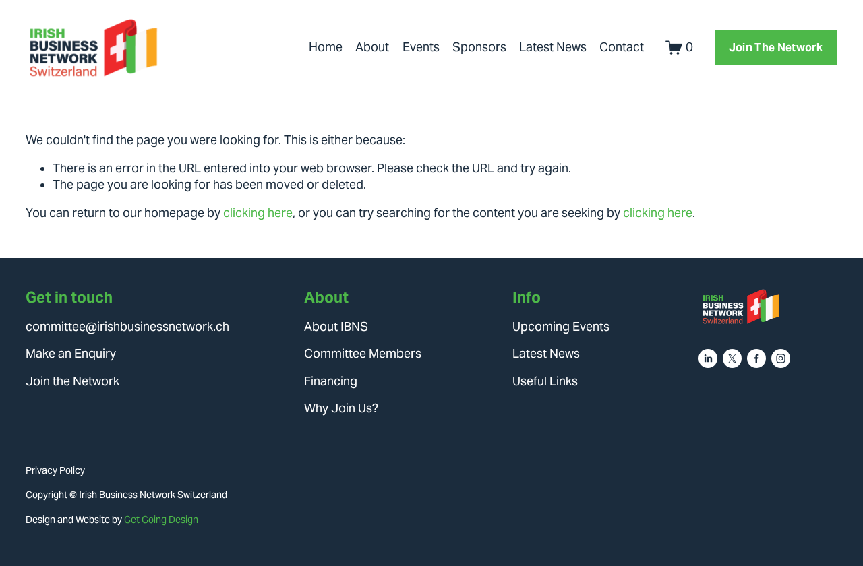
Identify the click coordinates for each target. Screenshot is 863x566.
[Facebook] (756, 358)
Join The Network (776, 47)
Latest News (553, 47)
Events (421, 47)
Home (326, 47)
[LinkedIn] (707, 358)
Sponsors (479, 47)
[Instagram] (780, 358)
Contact (621, 47)
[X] (732, 358)
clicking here (258, 213)
